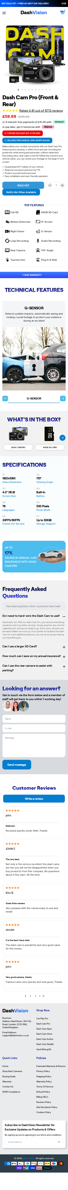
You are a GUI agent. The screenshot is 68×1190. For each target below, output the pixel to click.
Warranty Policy (44, 1081)
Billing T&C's (42, 1096)
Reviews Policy (43, 1102)
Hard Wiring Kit (43, 1049)
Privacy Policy (43, 1071)
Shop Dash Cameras (12, 1071)
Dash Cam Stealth (45, 1044)
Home (5, 1066)
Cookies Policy (43, 1112)
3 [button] (35, 995)
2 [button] (30, 995)
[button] (40, 996)
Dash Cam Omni (44, 1033)
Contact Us (7, 1086)
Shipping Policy (43, 1076)
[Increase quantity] (62, 185)
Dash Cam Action (44, 1038)
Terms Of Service (44, 1086)
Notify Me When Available (21, 192)
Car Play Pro (42, 1018)
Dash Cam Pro (43, 1023)
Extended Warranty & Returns (51, 1066)
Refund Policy (43, 1091)
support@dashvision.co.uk (15, 1035)
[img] (12, 810)
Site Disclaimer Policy (46, 1107)
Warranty (6, 1081)
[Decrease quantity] (50, 185)
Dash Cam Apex (44, 1028)
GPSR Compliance (11, 1091)
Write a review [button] (34, 799)
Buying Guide (8, 1076)
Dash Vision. (29, 1158)
